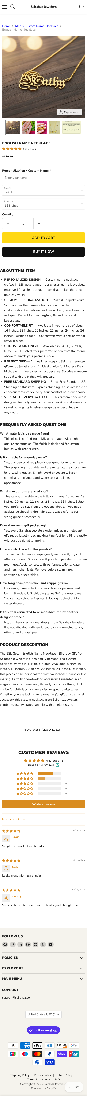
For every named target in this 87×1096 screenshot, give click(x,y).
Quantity (7, 214)
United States (41, 1014)
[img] (11, 831)
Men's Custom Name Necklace (36, 26)
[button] (13, 127)
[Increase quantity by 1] (39, 223)
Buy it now (43, 251)
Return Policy (64, 1075)
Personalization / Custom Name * (26, 171)
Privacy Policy (42, 1075)
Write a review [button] (43, 804)
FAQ (57, 1080)
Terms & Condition (38, 1080)
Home (6, 26)
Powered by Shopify (43, 1088)
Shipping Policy (19, 1075)
